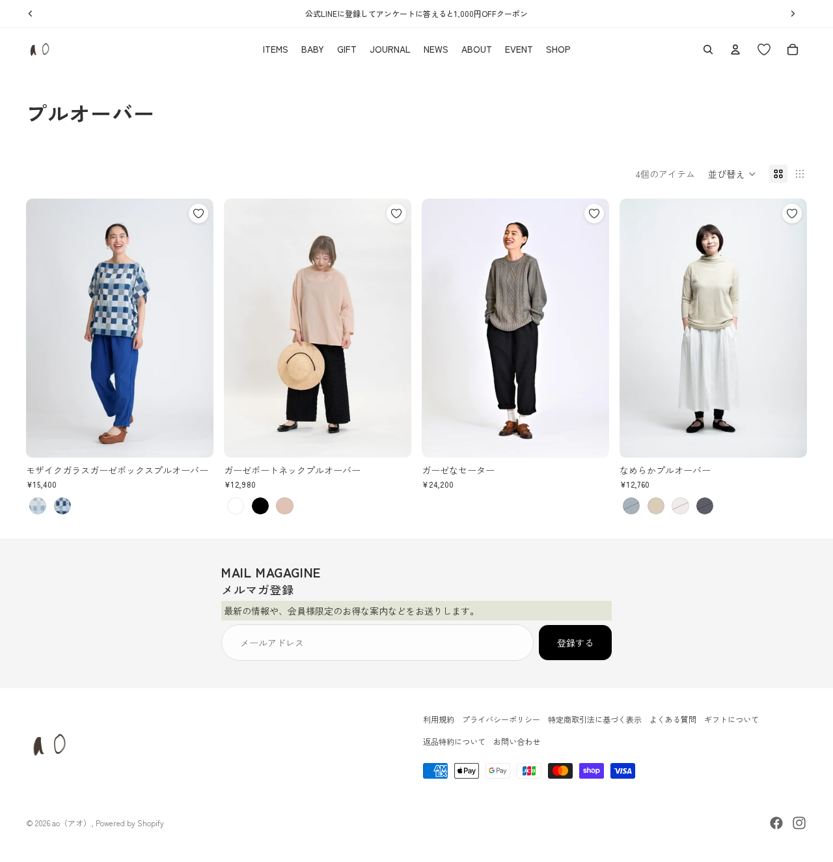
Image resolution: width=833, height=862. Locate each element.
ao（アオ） (71, 822)
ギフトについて (731, 719)
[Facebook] (776, 823)
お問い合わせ (516, 741)
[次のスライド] (193, 328)
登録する (575, 642)
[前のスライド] (45, 328)
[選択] (193, 437)
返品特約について (454, 741)
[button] (732, 174)
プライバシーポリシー (501, 719)
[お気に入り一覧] (764, 49)
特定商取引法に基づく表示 (595, 719)
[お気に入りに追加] (198, 213)
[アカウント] (735, 49)
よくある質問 (672, 719)
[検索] (708, 49)
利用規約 (438, 719)
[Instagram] (799, 823)
